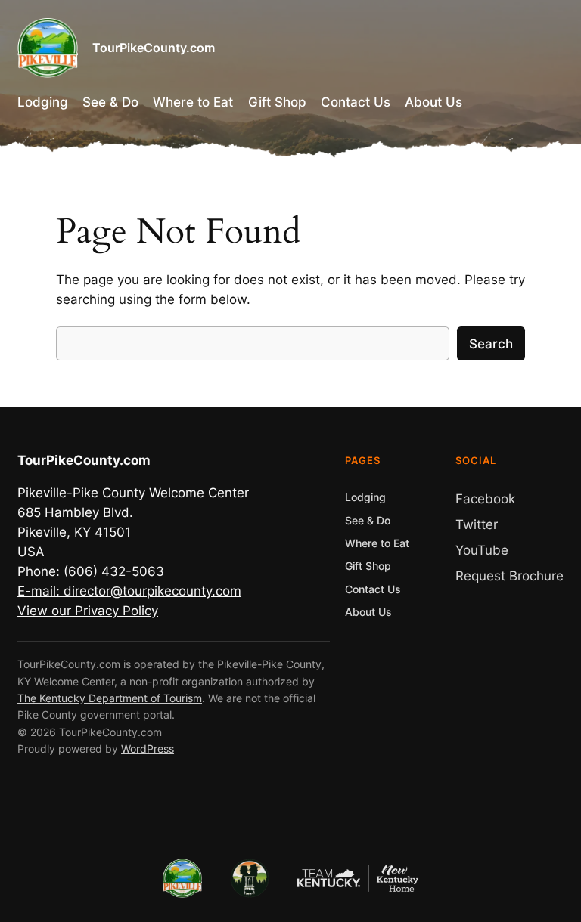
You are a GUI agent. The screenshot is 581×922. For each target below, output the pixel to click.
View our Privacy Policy (87, 610)
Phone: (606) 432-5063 (90, 571)
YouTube (481, 550)
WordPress (147, 748)
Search (491, 343)
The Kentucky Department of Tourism (109, 698)
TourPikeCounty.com (153, 47)
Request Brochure (509, 575)
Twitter (476, 524)
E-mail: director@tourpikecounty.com (129, 591)
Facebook (485, 498)
